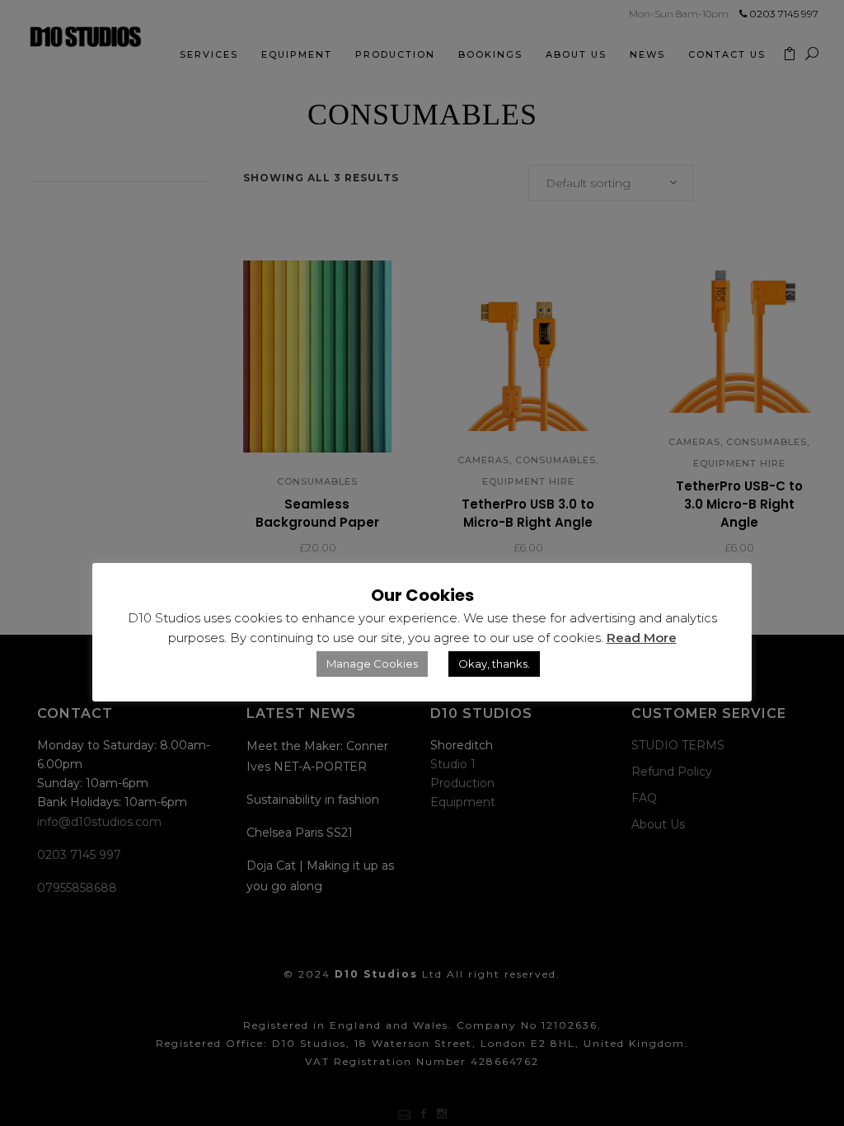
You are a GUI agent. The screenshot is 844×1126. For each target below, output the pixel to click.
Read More (642, 637)
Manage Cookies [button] (372, 663)
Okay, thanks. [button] (494, 663)
